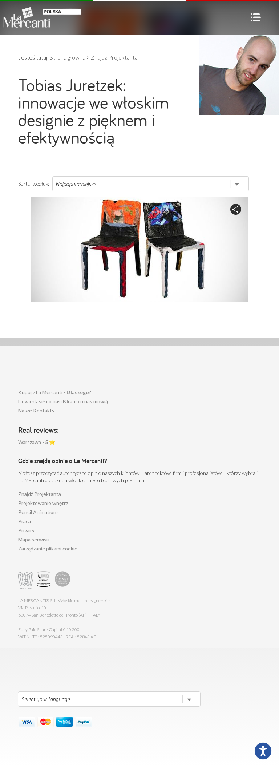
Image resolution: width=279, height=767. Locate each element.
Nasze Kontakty (36, 410)
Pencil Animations (38, 512)
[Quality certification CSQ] (44, 580)
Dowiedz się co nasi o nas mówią (63, 401)
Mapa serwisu (33, 539)
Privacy (26, 530)
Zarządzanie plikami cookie (47, 548)
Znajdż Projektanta (39, 494)
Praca (24, 521)
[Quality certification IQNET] (62, 580)
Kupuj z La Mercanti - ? (54, 392)
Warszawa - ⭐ (36, 442)
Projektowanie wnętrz (43, 503)
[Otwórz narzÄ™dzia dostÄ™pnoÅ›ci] (263, 751)
